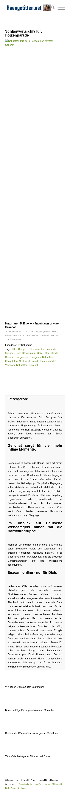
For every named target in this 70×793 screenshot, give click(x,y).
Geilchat (9, 353)
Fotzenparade (48, 349)
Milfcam (8, 335)
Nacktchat (24, 361)
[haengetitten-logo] (29, 7)
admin (18, 339)
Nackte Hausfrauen (40, 335)
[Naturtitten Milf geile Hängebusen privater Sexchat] (30, 179)
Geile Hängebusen (25, 353)
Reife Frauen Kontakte (15, 787)
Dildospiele (34, 349)
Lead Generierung (42, 784)
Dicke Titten (33, 331)
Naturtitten (21, 365)
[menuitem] (51, 7)
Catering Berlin (25, 784)
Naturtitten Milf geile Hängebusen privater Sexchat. (32, 325)
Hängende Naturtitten (42, 357)
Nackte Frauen (24, 335)
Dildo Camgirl (19, 349)
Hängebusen (22, 357)
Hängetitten (44, 331)
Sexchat (54, 335)
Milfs (15, 335)
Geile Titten (43, 353)
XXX (7, 339)
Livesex (54, 331)
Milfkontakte (57, 784)
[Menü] (60, 7)
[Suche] (51, 7)
